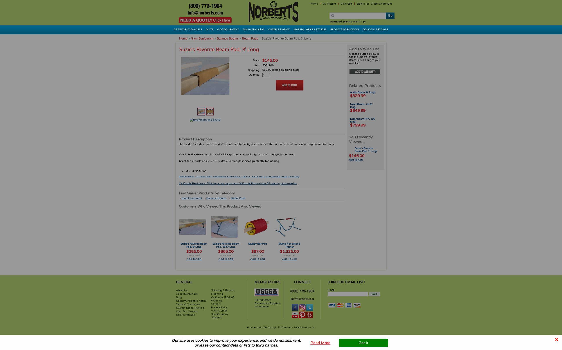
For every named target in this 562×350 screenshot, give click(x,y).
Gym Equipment (228, 29)
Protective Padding (344, 29)
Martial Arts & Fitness (310, 29)
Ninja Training (253, 29)
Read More (320, 343)
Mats (209, 29)
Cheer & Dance (279, 29)
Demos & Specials (375, 29)
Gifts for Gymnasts (187, 29)
